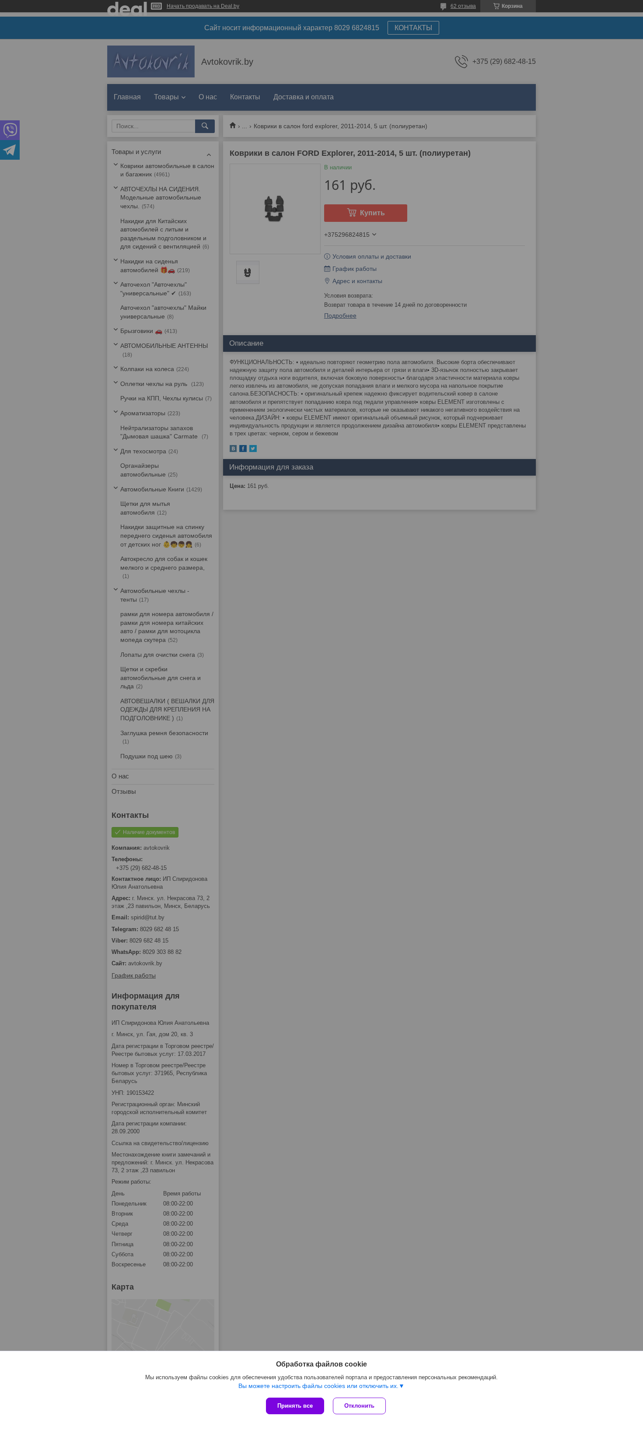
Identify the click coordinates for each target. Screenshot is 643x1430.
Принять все (295, 1405)
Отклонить (359, 1405)
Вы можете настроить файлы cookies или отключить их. (318, 1385)
